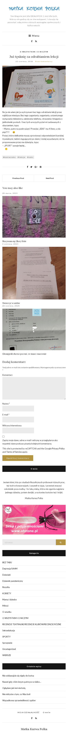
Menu (35, 35)
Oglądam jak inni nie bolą (13, 688)
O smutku (6, 612)
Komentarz (7, 375)
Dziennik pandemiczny (12, 581)
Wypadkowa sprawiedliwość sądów (19, 700)
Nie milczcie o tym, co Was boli (16, 694)
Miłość (5, 605)
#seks (30, 157)
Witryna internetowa (12, 425)
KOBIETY (6, 593)
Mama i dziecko (9, 599)
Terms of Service (14, 452)
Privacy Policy (58, 448)
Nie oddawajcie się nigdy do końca (18, 675)
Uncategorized (9, 649)
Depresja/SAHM (9, 568)
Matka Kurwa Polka (34, 729)
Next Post (50, 178)
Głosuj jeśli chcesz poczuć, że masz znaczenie (24, 354)
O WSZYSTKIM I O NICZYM (34, 52)
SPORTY (6, 636)
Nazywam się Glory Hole (14, 241)
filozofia (6, 587)
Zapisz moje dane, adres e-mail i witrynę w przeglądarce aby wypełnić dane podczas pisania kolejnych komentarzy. (30, 442)
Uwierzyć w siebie (11, 303)
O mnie (47, 712)
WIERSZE (6, 655)
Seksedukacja (8, 630)
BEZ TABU (7, 562)
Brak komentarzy (44, 61)
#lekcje (21, 157)
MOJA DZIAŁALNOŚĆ (29, 712)
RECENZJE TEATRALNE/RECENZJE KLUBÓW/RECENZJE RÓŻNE (31, 624)
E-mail (5, 414)
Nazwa (6, 403)
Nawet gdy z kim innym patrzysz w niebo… (21, 682)
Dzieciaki (6, 575)
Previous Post (18, 178)
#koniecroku (9, 157)
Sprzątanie (7, 643)
